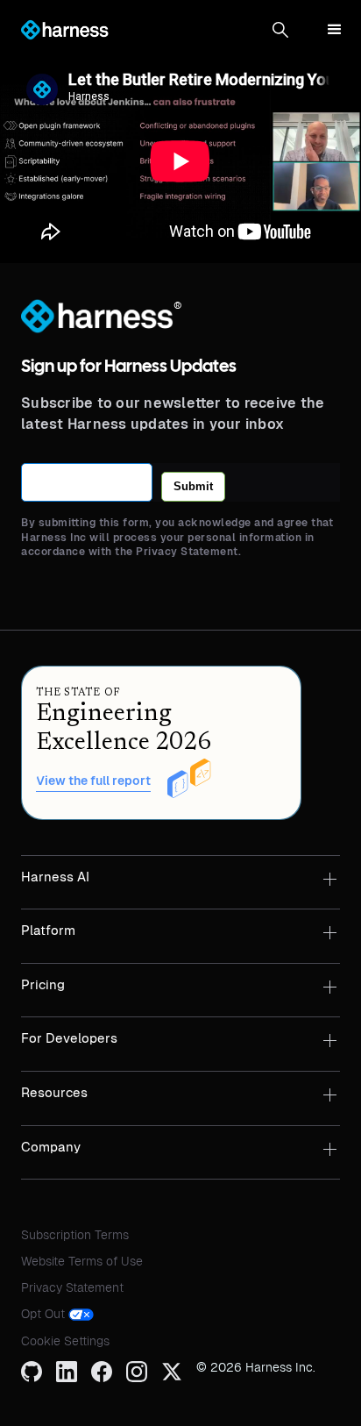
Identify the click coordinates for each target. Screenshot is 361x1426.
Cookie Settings (65, 1341)
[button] (280, 29)
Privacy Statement (72, 1287)
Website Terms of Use (82, 1261)
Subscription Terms (75, 1235)
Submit (193, 486)
